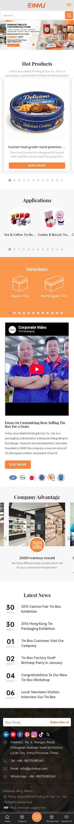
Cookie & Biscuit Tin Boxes (54, 235)
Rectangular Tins (54, 296)
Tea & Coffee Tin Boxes (20, 235)
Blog (19, 790)
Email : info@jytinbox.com (28, 768)
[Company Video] (37, 415)
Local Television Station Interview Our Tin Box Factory (40, 694)
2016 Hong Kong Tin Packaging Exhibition (38, 626)
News (28, 790)
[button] (33, 44)
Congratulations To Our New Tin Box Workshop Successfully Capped (44, 677)
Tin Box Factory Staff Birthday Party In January (41, 660)
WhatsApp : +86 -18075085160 (33, 776)
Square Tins (20, 296)
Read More (37, 165)
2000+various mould (37, 557)
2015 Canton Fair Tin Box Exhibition (41, 609)
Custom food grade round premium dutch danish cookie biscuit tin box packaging (38, 147)
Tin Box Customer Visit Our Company (42, 643)
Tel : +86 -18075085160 (27, 760)
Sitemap (9, 790)
